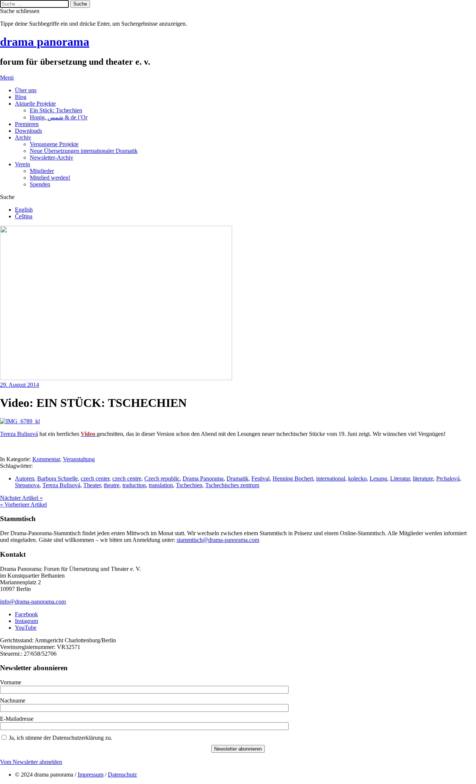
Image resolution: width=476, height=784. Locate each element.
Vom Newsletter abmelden (31, 762)
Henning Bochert (293, 478)
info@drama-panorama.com (33, 601)
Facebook (26, 614)
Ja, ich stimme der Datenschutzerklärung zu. (60, 738)
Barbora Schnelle (57, 478)
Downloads (28, 131)
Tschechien (189, 485)
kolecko (357, 478)
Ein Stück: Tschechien (56, 110)
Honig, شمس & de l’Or (58, 117)
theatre (111, 485)
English (24, 209)
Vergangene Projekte (54, 144)
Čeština (23, 216)
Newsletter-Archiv (51, 157)
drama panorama (44, 41)
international (330, 478)
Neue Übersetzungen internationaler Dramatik (84, 151)
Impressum (90, 774)
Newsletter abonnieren (238, 749)
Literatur (400, 478)
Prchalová (448, 478)
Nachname (12, 700)
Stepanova (27, 485)
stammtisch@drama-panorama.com (218, 540)
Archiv (23, 137)
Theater (92, 485)
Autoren (24, 478)
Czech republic (162, 478)
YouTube (25, 627)
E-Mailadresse (16, 719)
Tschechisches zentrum (232, 485)
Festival (260, 478)
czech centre (126, 478)
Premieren (27, 124)
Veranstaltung (79, 459)
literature (423, 478)
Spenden (40, 184)
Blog (20, 97)
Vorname (10, 682)
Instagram (26, 621)
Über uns (25, 90)
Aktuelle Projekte (35, 103)
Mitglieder (42, 171)
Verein (22, 164)
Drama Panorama (203, 478)
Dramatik (237, 478)
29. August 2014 (19, 385)
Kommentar (46, 459)
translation (161, 485)
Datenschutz (122, 774)
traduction (134, 485)
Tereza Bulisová (19, 434)
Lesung (378, 478)
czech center (95, 478)
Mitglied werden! (50, 177)
